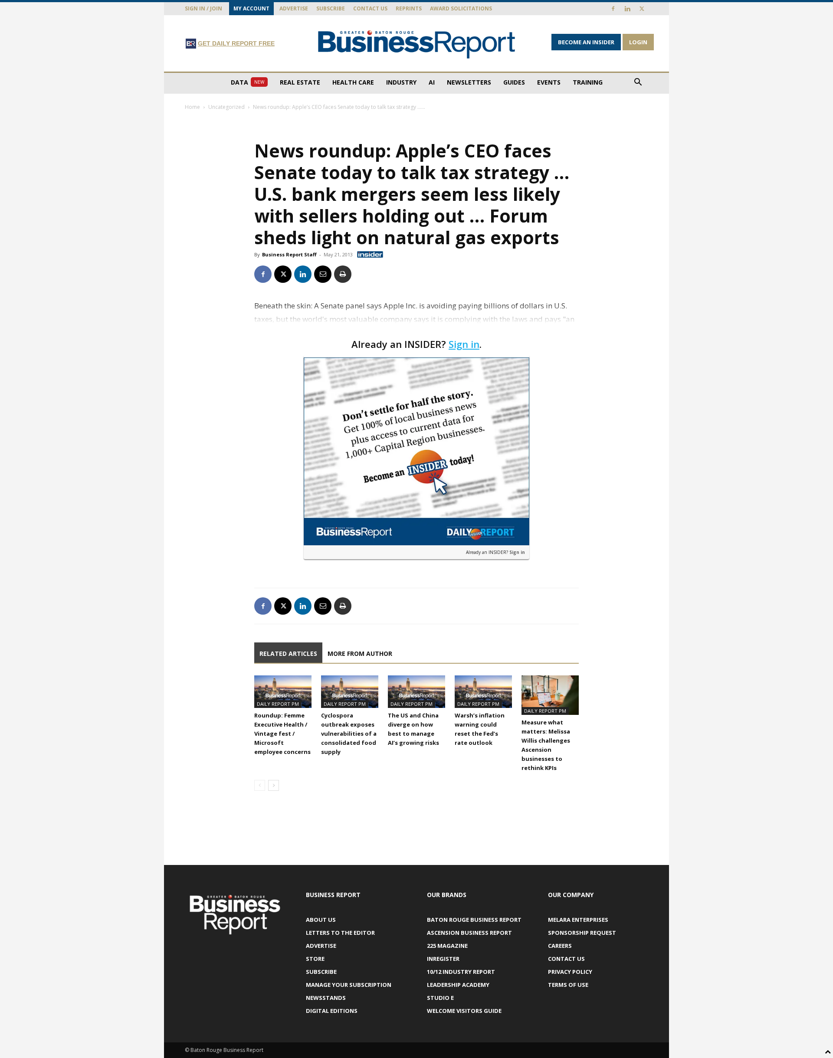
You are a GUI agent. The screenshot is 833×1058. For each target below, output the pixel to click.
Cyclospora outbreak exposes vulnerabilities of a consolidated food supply (349, 733)
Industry (401, 82)
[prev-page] (259, 785)
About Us (321, 920)
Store (315, 959)
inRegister (443, 959)
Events (549, 82)
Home (192, 107)
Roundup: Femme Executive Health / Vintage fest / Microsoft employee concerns (282, 733)
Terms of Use (568, 985)
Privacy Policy (570, 972)
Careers (560, 946)
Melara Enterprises (578, 920)
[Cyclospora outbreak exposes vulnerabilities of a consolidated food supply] (349, 691)
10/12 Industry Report (461, 972)
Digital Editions (331, 1011)
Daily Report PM (278, 704)
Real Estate (300, 82)
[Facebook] (613, 8)
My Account (251, 8)
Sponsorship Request (582, 933)
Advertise (293, 8)
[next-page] (273, 785)
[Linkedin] (627, 8)
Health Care (353, 82)
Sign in (464, 343)
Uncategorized (226, 107)
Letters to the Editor (340, 933)
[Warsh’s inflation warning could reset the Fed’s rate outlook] (483, 691)
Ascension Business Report (469, 933)
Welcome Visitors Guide (464, 1011)
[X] (641, 8)
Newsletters (469, 82)
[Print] (342, 274)
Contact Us (370, 8)
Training (588, 82)
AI (432, 82)
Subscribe (330, 8)
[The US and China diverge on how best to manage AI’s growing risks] (416, 691)
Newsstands (326, 998)
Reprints (409, 8)
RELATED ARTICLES (288, 653)
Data (247, 82)
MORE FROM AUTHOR (360, 653)
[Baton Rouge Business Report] (416, 44)
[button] (637, 83)
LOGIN (638, 42)
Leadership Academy (458, 985)
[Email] (322, 274)
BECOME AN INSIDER (586, 42)
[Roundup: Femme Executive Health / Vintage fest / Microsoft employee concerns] (283, 691)
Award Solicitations (461, 8)
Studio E (440, 998)
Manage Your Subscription (348, 985)
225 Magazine (447, 946)
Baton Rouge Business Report (474, 920)
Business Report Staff (289, 254)
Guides (514, 82)
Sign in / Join (203, 8)
